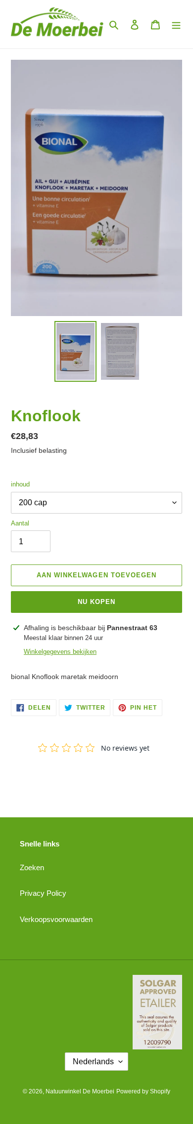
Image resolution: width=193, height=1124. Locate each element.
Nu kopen (96, 601)
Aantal (20, 523)
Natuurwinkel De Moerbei (80, 1091)
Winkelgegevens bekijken (60, 651)
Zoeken (32, 867)
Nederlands (93, 1061)
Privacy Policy (43, 893)
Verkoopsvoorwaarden (56, 919)
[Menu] (176, 24)
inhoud (20, 484)
